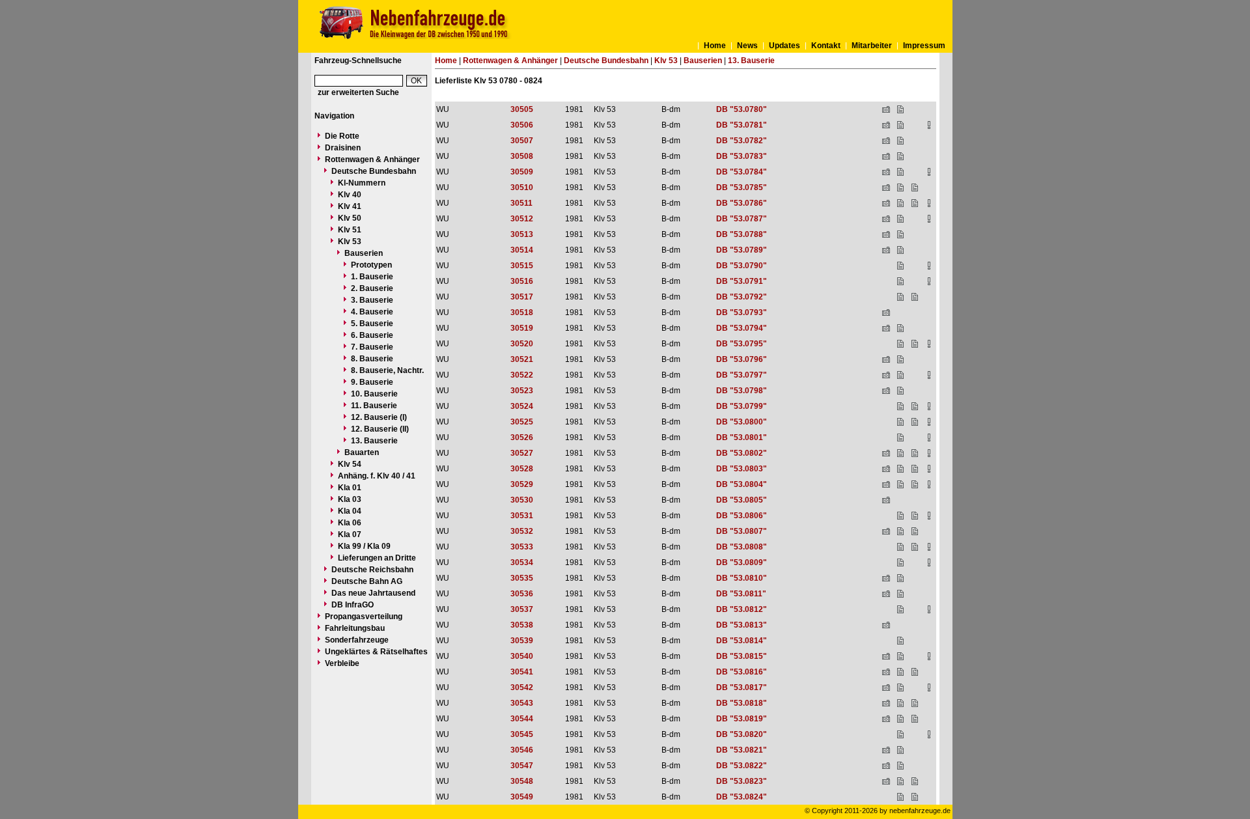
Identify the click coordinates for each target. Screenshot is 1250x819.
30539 (521, 640)
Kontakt (825, 45)
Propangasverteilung (363, 616)
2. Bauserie (372, 288)
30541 (521, 671)
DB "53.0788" (741, 234)
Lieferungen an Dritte (377, 557)
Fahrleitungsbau (355, 628)
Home (715, 45)
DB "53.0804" (741, 484)
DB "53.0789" (741, 250)
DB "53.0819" (741, 718)
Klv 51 (349, 229)
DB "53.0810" (741, 578)
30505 (521, 109)
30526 (521, 437)
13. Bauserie (374, 440)
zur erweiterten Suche (358, 92)
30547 (521, 765)
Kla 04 (349, 511)
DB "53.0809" (741, 562)
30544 (521, 718)
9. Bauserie (372, 382)
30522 (521, 375)
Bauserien (363, 253)
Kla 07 (349, 534)
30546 (521, 750)
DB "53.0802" (741, 453)
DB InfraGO (352, 604)
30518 (521, 312)
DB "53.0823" (741, 781)
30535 (521, 578)
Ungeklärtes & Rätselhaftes (376, 651)
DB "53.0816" (741, 671)
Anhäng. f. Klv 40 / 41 (376, 475)
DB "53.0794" (741, 328)
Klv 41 (349, 206)
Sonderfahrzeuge (357, 640)
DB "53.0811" (741, 593)
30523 (521, 390)
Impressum (924, 45)
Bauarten (361, 452)
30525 (521, 421)
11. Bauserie (374, 405)
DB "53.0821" (741, 750)
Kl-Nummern (361, 182)
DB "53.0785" (741, 187)
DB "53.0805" (741, 500)
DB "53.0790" (741, 265)
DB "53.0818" (741, 703)
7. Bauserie (372, 347)
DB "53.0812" (741, 609)
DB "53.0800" (741, 421)
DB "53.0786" (741, 203)
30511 (521, 203)
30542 (521, 687)
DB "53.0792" (741, 296)
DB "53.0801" (741, 437)
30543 (521, 703)
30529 (521, 484)
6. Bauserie (372, 335)
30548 (521, 781)
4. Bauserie (372, 311)
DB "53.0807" (741, 531)
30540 (521, 656)
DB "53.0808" (741, 546)
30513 (521, 234)
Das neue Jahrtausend (373, 593)
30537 (521, 609)
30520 (521, 343)
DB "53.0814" (741, 640)
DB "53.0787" (741, 218)
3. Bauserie (372, 300)
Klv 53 (349, 241)
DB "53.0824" (741, 796)
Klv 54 (349, 464)
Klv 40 (349, 194)
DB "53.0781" (741, 125)
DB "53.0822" (741, 765)
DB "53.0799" (741, 406)
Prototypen (371, 265)
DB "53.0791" (741, 281)
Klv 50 (349, 218)
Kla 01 (349, 487)
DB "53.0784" (741, 171)
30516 (521, 281)
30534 (521, 562)
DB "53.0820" (741, 734)
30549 (521, 796)
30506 (521, 125)
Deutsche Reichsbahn (372, 569)
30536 (521, 593)
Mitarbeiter (872, 45)
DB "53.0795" (741, 343)
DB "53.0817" (741, 687)
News (747, 45)
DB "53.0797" (741, 375)
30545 (521, 734)
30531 (521, 515)
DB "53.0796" (741, 359)
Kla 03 (349, 499)
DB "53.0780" (741, 109)
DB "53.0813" (741, 625)
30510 (521, 187)
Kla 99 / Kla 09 (364, 546)
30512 (521, 218)
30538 (521, 625)
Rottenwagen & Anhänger (372, 159)
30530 (521, 500)
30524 (521, 406)
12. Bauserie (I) (379, 417)
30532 (521, 531)
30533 (521, 546)
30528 (521, 468)
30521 (521, 359)
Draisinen (343, 147)
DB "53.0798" (741, 390)
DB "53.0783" (741, 156)
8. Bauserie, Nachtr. (387, 370)
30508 (521, 156)
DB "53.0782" (741, 140)
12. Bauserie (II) (380, 429)
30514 (521, 250)
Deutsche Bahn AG (366, 581)
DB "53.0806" (741, 515)
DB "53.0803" (741, 468)
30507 (521, 140)
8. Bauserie (372, 358)
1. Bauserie (372, 276)
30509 (521, 171)
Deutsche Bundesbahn (373, 171)
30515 (521, 265)
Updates (784, 45)
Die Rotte (342, 136)
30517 (521, 296)
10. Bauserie (374, 393)
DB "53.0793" (741, 312)
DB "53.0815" (741, 656)
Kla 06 (349, 522)
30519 (521, 328)
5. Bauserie (372, 323)
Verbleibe (342, 663)
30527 (521, 453)
